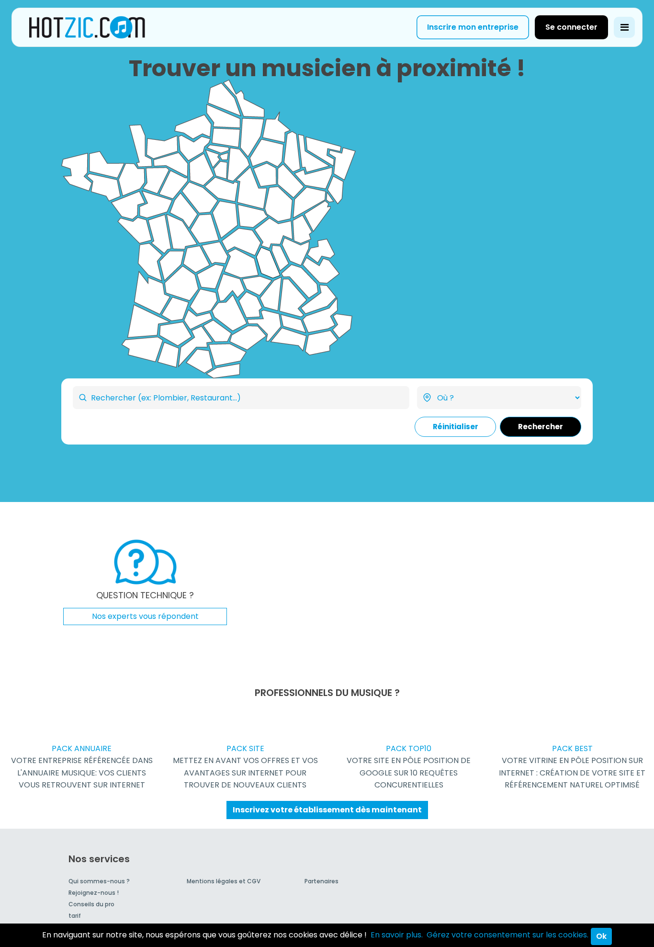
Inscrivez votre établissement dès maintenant (327, 809)
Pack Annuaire (82, 766)
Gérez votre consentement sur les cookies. (507, 934)
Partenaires (321, 881)
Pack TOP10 (409, 766)
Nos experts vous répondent (145, 616)
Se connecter (571, 27)
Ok (601, 936)
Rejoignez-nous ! (93, 893)
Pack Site (245, 766)
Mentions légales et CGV (223, 881)
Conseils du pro (91, 904)
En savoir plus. (397, 934)
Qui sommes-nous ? (99, 881)
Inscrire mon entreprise (473, 27)
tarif (74, 916)
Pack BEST (572, 766)
